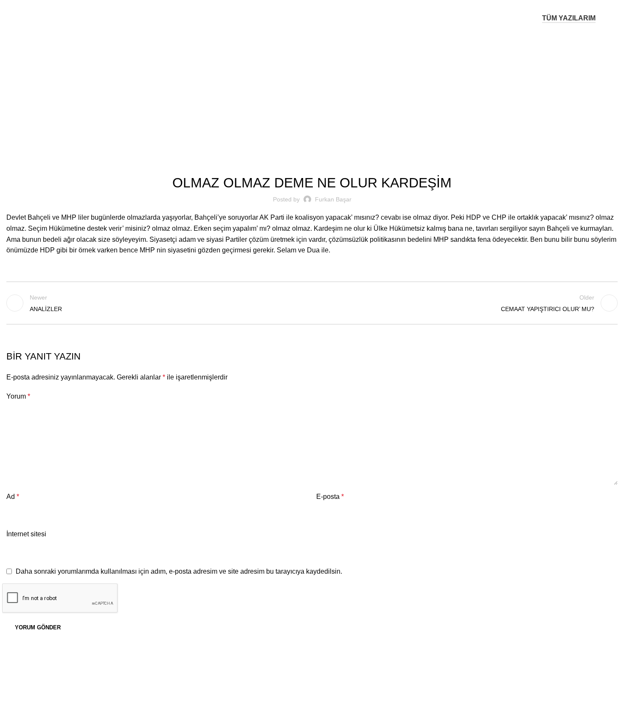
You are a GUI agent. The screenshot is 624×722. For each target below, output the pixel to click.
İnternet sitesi (26, 534)
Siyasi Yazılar (323, 90)
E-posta (330, 496)
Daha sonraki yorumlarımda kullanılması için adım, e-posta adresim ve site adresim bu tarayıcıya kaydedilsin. (179, 571)
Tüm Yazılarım (569, 18)
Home (290, 90)
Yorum (18, 396)
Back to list (312, 302)
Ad (12, 496)
